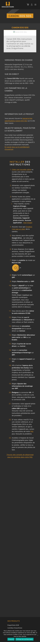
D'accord (11, 639)
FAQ (31, 431)
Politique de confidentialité (24, 639)
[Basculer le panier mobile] (29, 4)
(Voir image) (27, 223)
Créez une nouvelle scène (21, 169)
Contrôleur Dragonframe (14, 628)
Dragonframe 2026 (13, 625)
